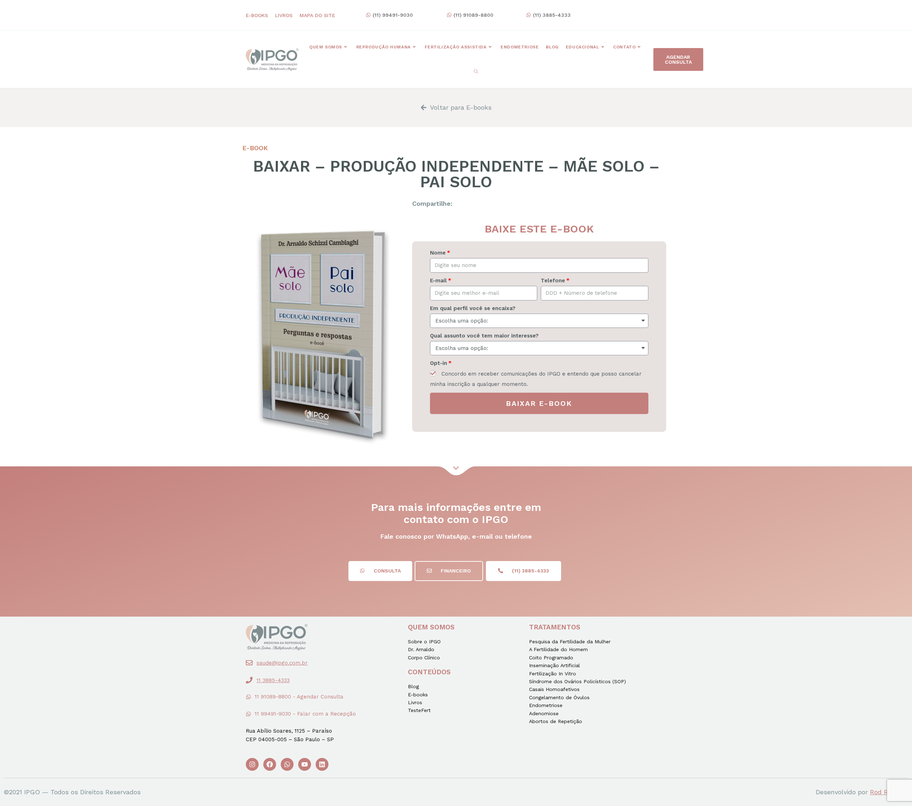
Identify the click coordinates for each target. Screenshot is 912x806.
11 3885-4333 (273, 680)
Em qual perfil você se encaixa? (472, 308)
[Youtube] (304, 764)
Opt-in (438, 363)
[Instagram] (252, 764)
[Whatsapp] (287, 764)
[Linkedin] (322, 764)
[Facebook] (269, 764)
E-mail (438, 280)
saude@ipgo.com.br (282, 663)
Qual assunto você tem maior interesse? (484, 336)
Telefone (553, 280)
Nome (438, 253)
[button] (389, 15)
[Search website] (476, 71)
